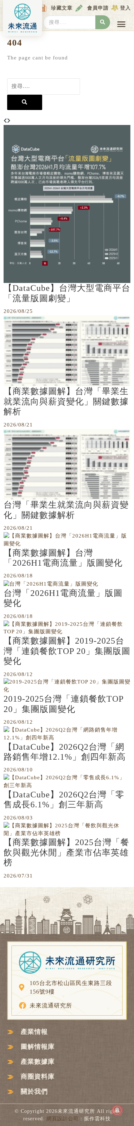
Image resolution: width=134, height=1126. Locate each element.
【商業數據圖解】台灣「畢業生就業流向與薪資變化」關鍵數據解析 (66, 401)
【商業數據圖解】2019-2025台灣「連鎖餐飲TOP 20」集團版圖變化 (67, 651)
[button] (122, 24)
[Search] (24, 102)
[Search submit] (102, 22)
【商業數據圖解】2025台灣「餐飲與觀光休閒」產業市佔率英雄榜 (66, 852)
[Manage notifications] (117, 1110)
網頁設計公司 (62, 1118)
